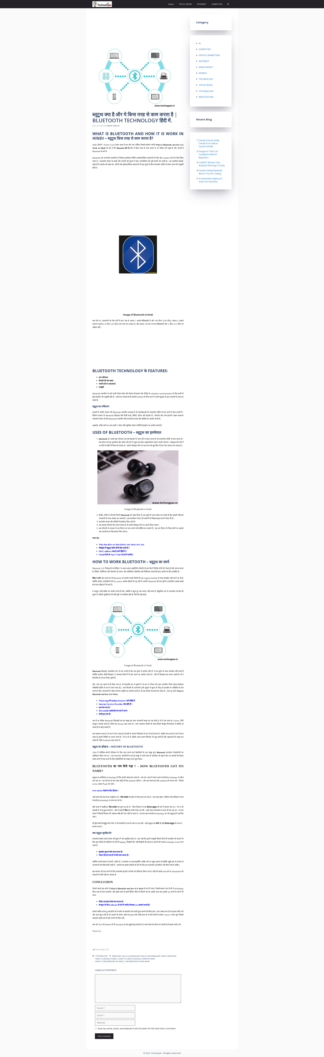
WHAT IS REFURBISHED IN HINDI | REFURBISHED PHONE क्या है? (122, 961)
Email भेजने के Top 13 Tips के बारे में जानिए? (116, 555)
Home (171, 4)
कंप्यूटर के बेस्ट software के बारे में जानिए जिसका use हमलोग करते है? (124, 905)
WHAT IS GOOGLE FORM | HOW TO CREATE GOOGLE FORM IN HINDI (125, 959)
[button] (228, 4)
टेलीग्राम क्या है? (105, 714)
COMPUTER (216, 4)
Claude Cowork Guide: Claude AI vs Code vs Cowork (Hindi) (209, 143)
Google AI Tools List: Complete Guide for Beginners (208, 154)
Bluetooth (116, 956)
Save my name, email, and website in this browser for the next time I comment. (137, 1028)
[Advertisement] (138, 33)
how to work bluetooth (150, 956)
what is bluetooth (168, 956)
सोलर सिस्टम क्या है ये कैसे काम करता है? (114, 855)
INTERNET (201, 4)
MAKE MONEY (206, 67)
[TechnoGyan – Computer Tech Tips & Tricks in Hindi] (102, 4)
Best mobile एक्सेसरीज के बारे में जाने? (113, 711)
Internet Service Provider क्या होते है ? (116, 704)
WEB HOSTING (206, 96)
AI (200, 43)
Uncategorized (206, 90)
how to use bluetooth (131, 956)
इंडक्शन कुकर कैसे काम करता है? (111, 852)
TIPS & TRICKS (185, 4)
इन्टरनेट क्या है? (104, 707)
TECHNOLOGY (101, 956)
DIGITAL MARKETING (209, 55)
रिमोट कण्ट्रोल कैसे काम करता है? (111, 901)
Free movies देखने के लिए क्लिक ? (105, 790)
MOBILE (203, 73)
